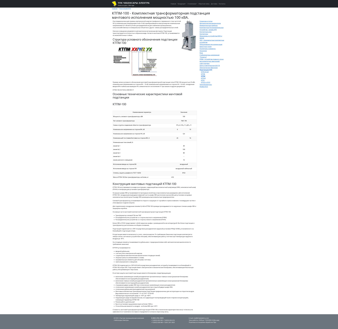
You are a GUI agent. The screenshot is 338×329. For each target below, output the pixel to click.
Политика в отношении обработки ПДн (202, 322)
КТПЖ (203, 74)
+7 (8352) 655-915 (169, 320)
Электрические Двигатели (209, 68)
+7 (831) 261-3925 (169, 322)
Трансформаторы (206, 85)
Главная (173, 4)
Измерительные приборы (209, 25)
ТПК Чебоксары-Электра (134, 2)
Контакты (222, 4)
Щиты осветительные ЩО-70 (210, 66)
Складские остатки (206, 21)
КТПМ (203, 76)
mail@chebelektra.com (201, 318)
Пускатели (203, 51)
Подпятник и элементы (208, 49)
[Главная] (115, 3)
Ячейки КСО (204, 87)
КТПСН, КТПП (205, 82)
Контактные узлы (206, 32)
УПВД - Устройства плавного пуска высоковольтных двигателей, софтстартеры (211, 61)
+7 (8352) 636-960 (157, 322)
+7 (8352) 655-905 (157, 320)
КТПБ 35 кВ (205, 72)
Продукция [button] (181, 4)
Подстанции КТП (125, 9)
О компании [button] (192, 4)
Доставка (214, 4)
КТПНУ (203, 78)
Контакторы (204, 34)
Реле (201, 53)
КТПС (203, 80)
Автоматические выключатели (210, 23)
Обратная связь (204, 4)
